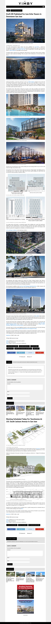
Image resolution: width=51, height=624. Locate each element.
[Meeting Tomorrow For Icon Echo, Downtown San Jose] (40, 409)
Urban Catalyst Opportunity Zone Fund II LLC (23, 348)
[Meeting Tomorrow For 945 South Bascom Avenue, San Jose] (40, 576)
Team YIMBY (16, 447)
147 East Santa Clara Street (12, 346)
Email (8, 394)
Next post (29, 356)
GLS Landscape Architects (11, 230)
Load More (25, 619)
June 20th (37, 315)
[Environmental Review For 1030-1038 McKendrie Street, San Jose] (30, 409)
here (22, 508)
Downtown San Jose (21, 49)
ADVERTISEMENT (25, 615)
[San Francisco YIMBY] (25, 2)
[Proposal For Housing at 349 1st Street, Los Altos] (20, 409)
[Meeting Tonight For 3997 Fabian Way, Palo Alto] (10, 409)
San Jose (22, 48)
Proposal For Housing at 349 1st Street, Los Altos (20, 413)
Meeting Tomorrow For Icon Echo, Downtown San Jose (40, 413)
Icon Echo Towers (34, 346)
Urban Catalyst (12, 50)
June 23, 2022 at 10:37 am (15, 367)
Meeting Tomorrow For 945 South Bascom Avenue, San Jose (40, 579)
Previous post (22, 356)
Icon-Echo (37, 46)
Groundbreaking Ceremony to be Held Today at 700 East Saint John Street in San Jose (30, 580)
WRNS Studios (31, 81)
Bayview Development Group (30, 328)
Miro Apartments (19, 328)
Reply (21, 367)
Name (8, 391)
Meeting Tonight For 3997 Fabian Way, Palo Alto (10, 413)
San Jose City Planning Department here (28, 286)
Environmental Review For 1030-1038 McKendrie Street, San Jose (30, 414)
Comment (8, 383)
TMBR (11, 325)
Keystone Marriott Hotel (18, 325)
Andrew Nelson (9, 45)
